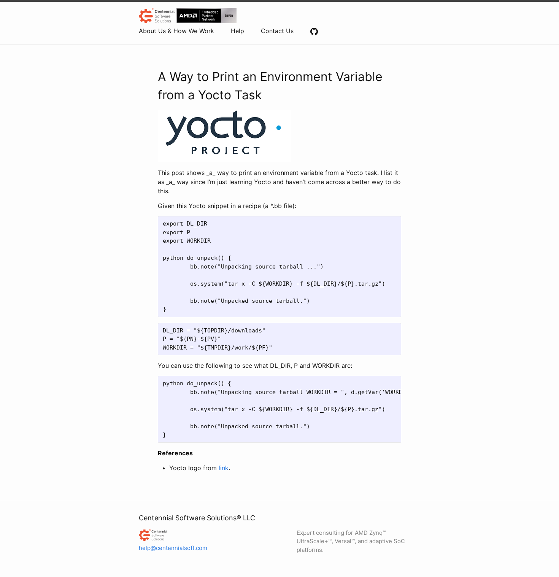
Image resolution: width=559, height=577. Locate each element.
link (224, 468)
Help (237, 31)
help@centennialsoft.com (173, 548)
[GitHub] (314, 30)
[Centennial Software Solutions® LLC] (186, 535)
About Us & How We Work (176, 31)
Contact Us (277, 31)
